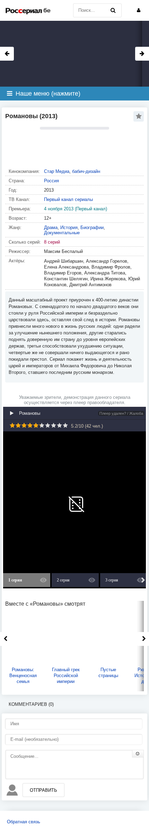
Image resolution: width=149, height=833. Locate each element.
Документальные (62, 232)
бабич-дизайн (86, 171)
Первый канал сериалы (68, 199)
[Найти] (113, 10)
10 (65, 425)
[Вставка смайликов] (138, 753)
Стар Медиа (56, 171)
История (69, 227)
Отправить (43, 790)
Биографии (92, 227)
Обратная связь (23, 821)
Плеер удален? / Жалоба (121, 413)
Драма (51, 227)
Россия (51, 180)
